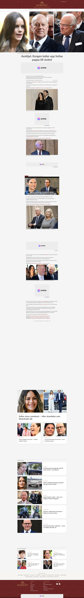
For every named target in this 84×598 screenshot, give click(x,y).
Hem (26, 9)
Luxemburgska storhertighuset (29, 576)
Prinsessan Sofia (29, 53)
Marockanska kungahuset (50, 576)
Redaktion (57, 9)
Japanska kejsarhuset (36, 576)
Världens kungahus (49, 9)
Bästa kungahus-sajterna (34, 590)
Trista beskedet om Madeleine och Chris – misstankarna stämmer (41, 87)
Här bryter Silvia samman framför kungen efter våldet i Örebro (40, 138)
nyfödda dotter (51, 130)
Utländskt (37, 9)
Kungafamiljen (31, 9)
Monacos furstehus (56, 576)
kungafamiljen (45, 254)
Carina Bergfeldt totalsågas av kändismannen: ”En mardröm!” (40, 204)
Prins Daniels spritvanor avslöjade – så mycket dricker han (40, 263)
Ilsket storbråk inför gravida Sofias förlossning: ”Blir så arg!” (40, 315)
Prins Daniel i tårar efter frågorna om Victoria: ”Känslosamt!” (40, 318)
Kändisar (42, 9)
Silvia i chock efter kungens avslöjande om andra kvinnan (39, 317)
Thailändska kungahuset (43, 576)
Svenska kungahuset (21, 53)
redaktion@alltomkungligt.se (47, 584)
